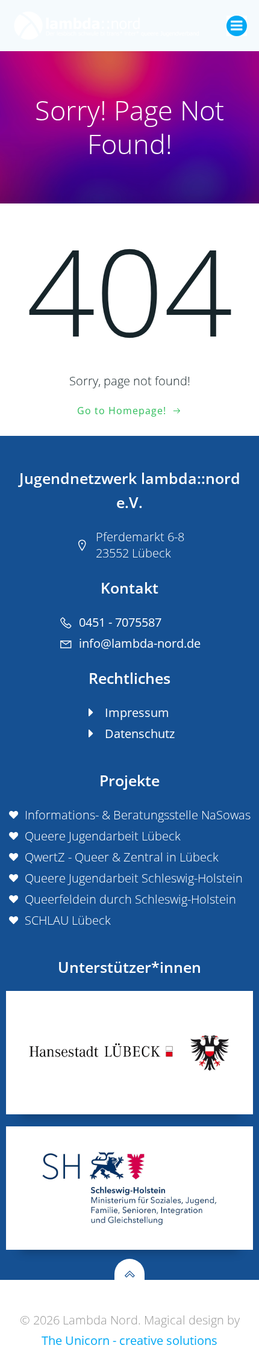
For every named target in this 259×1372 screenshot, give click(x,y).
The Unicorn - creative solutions (129, 1340)
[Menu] (236, 26)
